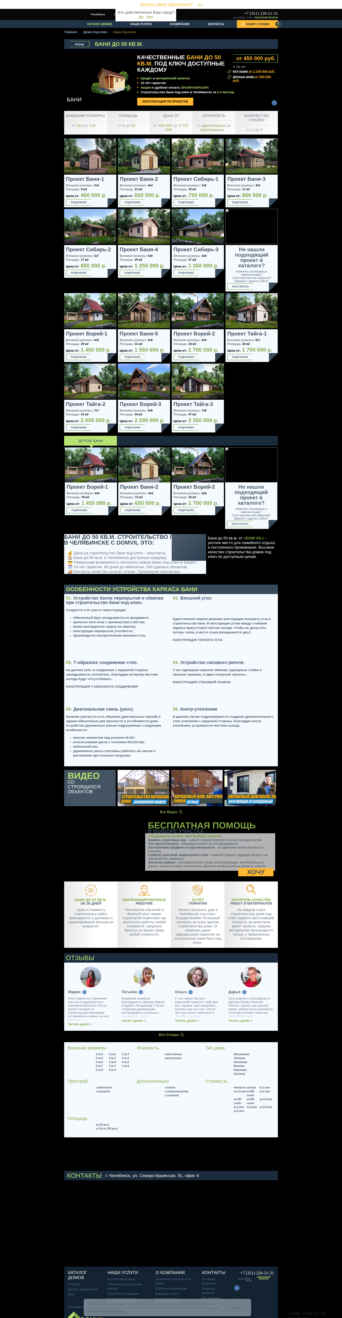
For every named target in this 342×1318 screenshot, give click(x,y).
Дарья (234, 992)
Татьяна (129, 992)
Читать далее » (80, 1024)
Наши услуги (141, 24)
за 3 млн (239, 1106)
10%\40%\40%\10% (194, 87)
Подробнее (79, 202)
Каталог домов (99, 24)
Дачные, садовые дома (83, 1289)
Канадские (240, 1069)
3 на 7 (112, 1057)
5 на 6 (112, 1053)
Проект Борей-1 (86, 333)
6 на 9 (112, 1069)
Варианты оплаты (168, 1293)
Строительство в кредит (123, 1293)
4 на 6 (99, 1061)
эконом (251, 1087)
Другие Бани (90, 441)
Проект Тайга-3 (193, 404)
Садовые (239, 1073)
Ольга (181, 992)
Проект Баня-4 (139, 249)
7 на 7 (112, 1065)
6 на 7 (99, 1065)
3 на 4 (125, 1053)
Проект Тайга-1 (247, 333)
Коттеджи (254, 71)
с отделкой (172, 1095)
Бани (71, 1294)
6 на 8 (99, 1069)
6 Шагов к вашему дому (171, 1288)
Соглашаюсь (234, 1307)
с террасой (103, 1091)
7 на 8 (125, 1065)
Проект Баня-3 (246, 179)
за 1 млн (265, 1087)
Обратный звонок (266, 18)
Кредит (146, 78)
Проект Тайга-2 (85, 404)
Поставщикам (211, 1297)
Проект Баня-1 (85, 179)
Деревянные (241, 1053)
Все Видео (168, 812)
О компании (180, 24)
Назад (79, 44)
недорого (240, 1087)
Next (282, 489)
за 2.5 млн (266, 1099)
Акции (146, 87)
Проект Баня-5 (139, 333)
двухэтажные (173, 1057)
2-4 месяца (225, 92)
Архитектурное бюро (121, 1279)
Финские (239, 1065)
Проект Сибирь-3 (196, 249)
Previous (60, 489)
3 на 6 (99, 1057)
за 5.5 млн (266, 1106)
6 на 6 (125, 1061)
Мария (74, 992)
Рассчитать (240, 286)
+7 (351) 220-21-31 (261, 13)
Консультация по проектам (165, 101)
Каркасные (240, 1061)
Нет (150, 17)
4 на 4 (125, 1057)
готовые (170, 1087)
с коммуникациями (176, 1091)
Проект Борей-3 (140, 404)
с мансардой (104, 1087)
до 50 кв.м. (102, 1124)
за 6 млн (239, 1110)
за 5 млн (252, 1106)
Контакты (216, 24)
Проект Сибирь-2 (88, 249)
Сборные (239, 1057)
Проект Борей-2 (194, 333)
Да (141, 17)
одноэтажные (173, 1053)
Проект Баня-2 (139, 179)
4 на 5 (99, 1053)
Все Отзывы (169, 1035)
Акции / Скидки (261, 24)
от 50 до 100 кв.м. (107, 1128)
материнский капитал (173, 78)
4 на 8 (112, 1061)
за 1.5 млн (240, 1091)
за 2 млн (265, 1091)
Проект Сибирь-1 (196, 179)
